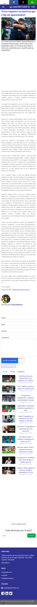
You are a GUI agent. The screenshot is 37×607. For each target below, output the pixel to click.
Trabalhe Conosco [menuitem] (7, 578)
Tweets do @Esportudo (18, 524)
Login (33, 7)
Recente (5, 372)
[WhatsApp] (32, 2)
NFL (10, 290)
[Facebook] (13, 2)
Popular (12, 372)
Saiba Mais (4, 563)
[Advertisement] (18, 69)
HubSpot (3, 603)
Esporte (26, 290)
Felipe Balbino (17, 305)
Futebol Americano (18, 290)
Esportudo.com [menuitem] (7, 572)
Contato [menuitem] (4, 575)
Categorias (21, 372)
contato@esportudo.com (11, 588)
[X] (23, 2)
